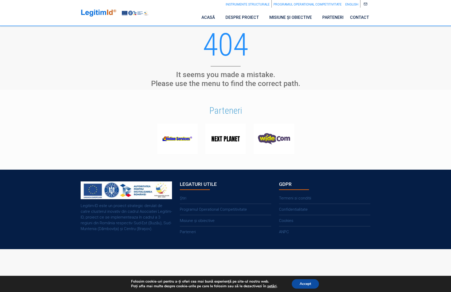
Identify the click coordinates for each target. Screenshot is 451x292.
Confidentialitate (293, 209)
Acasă (208, 17)
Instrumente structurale (248, 4)
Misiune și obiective (290, 17)
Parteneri (332, 17)
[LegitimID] (99, 13)
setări (272, 286)
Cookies (286, 220)
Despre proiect (242, 17)
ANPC (284, 232)
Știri (183, 198)
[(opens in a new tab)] (177, 139)
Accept (305, 283)
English (351, 4)
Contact (359, 17)
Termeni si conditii (295, 198)
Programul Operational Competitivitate (308, 4)
